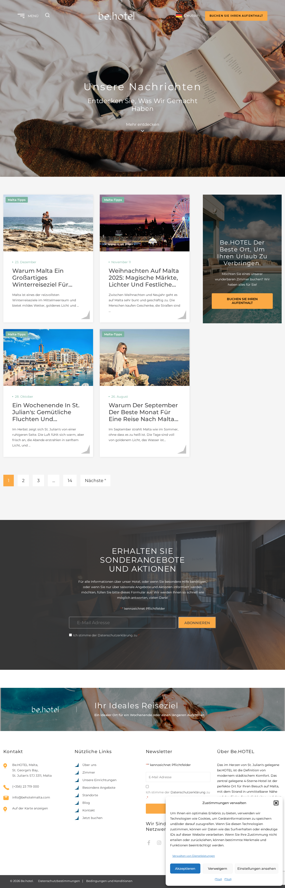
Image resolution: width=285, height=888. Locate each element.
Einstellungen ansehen (256, 868)
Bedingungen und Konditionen (109, 881)
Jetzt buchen (92, 818)
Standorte (90, 795)
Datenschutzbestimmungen (59, 881)
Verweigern (217, 868)
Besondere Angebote (98, 788)
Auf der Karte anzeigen (30, 808)
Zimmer (88, 772)
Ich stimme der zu (106, 635)
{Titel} (218, 879)
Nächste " (95, 480)
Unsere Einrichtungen (99, 780)
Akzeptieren (185, 868)
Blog (86, 803)
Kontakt (88, 810)
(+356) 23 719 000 (25, 786)
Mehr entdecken (142, 124)
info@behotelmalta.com (31, 797)
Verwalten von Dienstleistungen (193, 855)
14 (70, 480)
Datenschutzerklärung (115, 635)
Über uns (89, 765)
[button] (276, 803)
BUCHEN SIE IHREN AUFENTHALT (236, 15)
